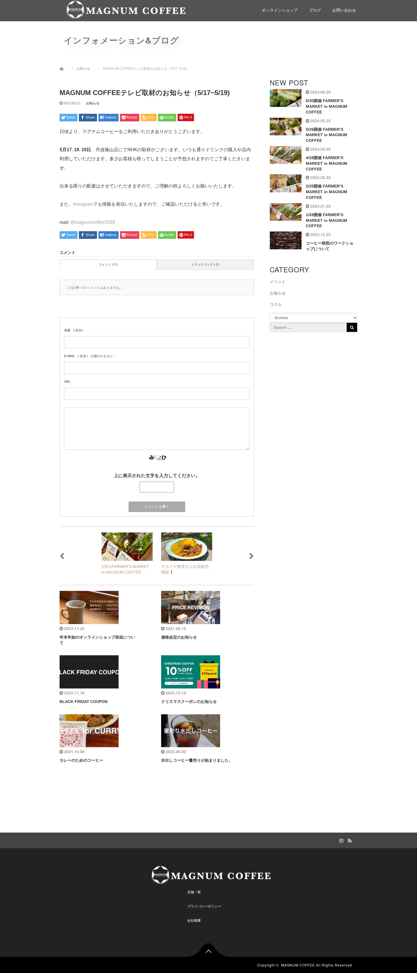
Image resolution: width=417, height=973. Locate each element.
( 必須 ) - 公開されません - (89, 356)
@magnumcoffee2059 (92, 222)
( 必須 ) (73, 330)
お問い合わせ (344, 10)
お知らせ (93, 103)
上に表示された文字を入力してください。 (157, 475)
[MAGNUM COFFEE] (123, 9)
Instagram (83, 204)
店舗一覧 (194, 892)
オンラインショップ (280, 10)
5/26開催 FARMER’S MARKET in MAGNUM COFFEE (326, 135)
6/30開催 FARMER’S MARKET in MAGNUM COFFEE (326, 106)
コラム (276, 304)
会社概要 (194, 921)
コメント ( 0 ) (108, 264)
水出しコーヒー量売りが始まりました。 (197, 760)
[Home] (64, 69)
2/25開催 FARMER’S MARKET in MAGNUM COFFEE (326, 192)
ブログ (315, 10)
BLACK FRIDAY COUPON (84, 701)
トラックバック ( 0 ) (205, 264)
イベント (278, 281)
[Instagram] (340, 839)
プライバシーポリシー (204, 906)
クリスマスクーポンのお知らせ (189, 701)
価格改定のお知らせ (179, 637)
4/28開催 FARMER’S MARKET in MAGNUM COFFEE (326, 163)
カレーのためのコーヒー (81, 760)
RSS (349, 839)
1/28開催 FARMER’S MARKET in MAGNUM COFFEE (326, 220)
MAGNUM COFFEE (298, 965)
